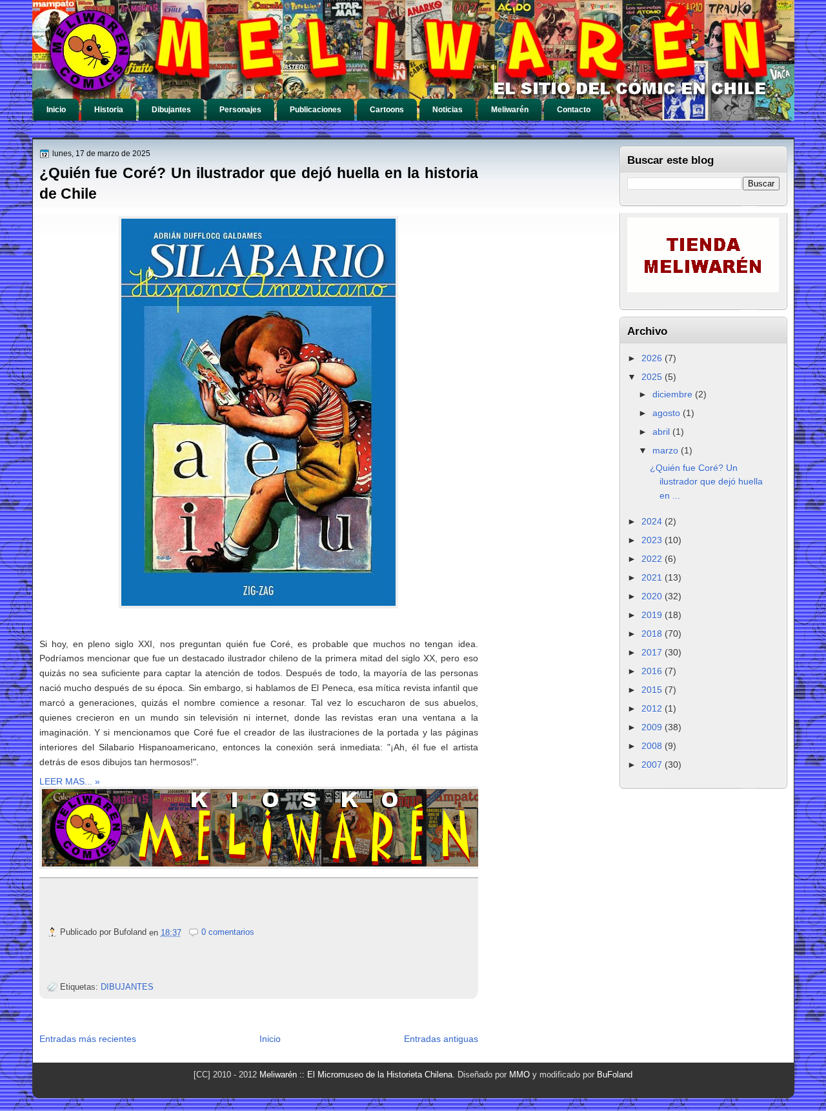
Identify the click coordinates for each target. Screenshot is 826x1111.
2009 (653, 727)
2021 (653, 577)
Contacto (573, 109)
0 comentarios (227, 932)
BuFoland (614, 1074)
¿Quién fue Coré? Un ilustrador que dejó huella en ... (706, 482)
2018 (653, 633)
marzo (666, 450)
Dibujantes (171, 109)
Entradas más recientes (87, 1039)
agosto (667, 413)
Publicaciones (315, 109)
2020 (653, 596)
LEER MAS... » (69, 781)
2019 (653, 615)
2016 (653, 671)
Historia (108, 109)
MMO (519, 1074)
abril (662, 431)
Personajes (240, 109)
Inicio (56, 109)
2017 (653, 652)
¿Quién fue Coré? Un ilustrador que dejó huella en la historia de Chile (258, 183)
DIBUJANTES (127, 987)
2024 (653, 521)
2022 (653, 559)
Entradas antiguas (441, 1039)
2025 (653, 377)
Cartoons (387, 109)
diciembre (673, 394)
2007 (653, 764)
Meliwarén (510, 109)
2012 (653, 708)
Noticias (447, 109)
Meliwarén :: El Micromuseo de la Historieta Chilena (355, 1074)
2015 (653, 690)
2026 (653, 358)
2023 (653, 540)
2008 (653, 746)
